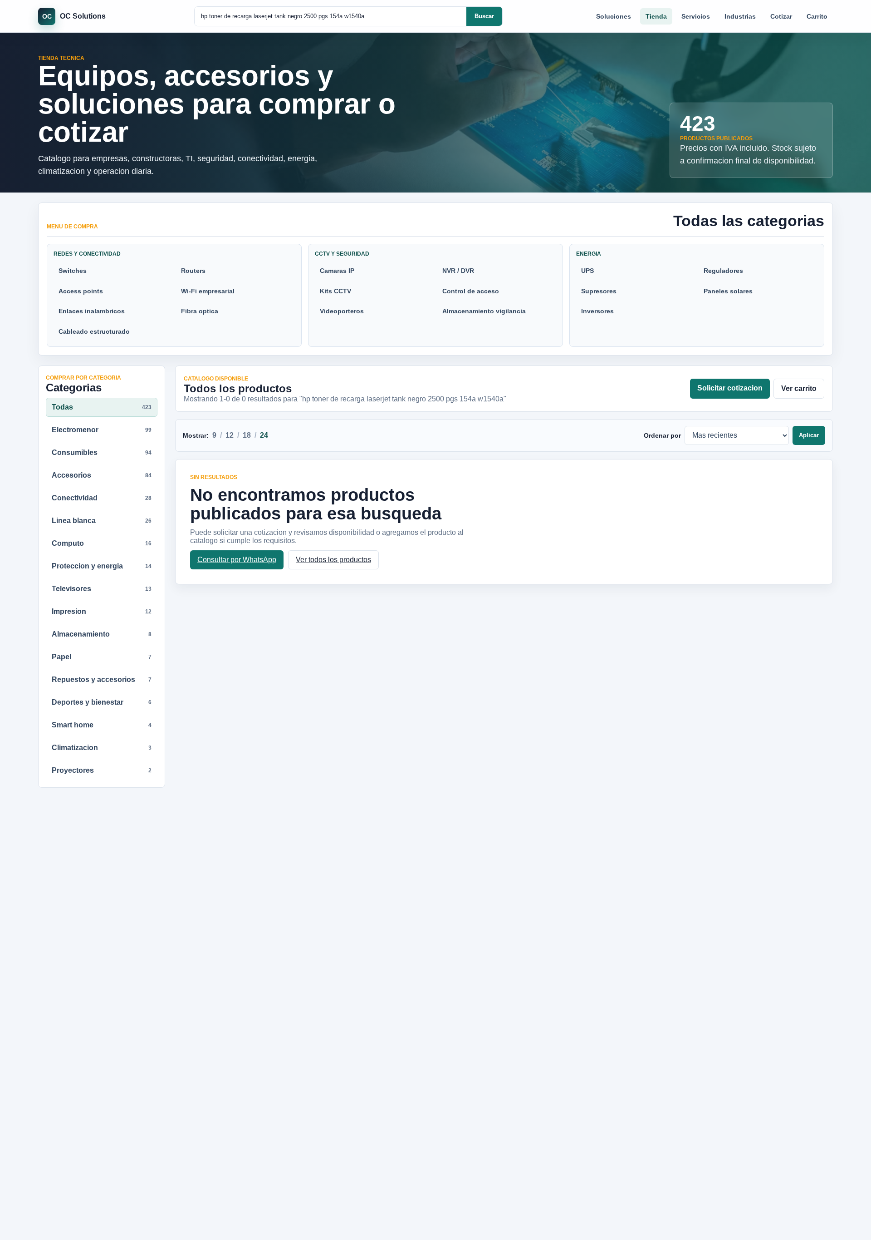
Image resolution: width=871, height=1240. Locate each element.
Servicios (695, 16)
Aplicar (809, 435)
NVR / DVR (458, 270)
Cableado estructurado (94, 331)
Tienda (656, 16)
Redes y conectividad (87, 254)
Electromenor (102, 430)
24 (264, 435)
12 (229, 435)
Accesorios (102, 475)
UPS (587, 270)
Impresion (102, 611)
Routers (193, 270)
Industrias (740, 16)
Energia (588, 254)
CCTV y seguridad (342, 254)
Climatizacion (102, 747)
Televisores (102, 589)
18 (247, 435)
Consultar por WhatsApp (236, 559)
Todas (102, 407)
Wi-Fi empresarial (208, 291)
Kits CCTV (335, 291)
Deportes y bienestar (102, 702)
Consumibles (102, 452)
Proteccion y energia (102, 566)
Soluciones (613, 16)
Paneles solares (728, 291)
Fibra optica (199, 311)
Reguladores (723, 270)
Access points (81, 291)
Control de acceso (470, 291)
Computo (102, 543)
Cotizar (781, 16)
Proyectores (102, 770)
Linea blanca (102, 520)
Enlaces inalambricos (92, 311)
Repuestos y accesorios (102, 679)
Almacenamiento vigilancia (484, 311)
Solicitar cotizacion (730, 388)
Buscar (484, 16)
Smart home (102, 725)
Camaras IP (337, 270)
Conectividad (102, 498)
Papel (102, 657)
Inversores (597, 311)
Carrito (817, 16)
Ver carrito (799, 388)
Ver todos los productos (333, 559)
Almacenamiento (102, 634)
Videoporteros (342, 311)
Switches (73, 270)
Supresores (599, 291)
